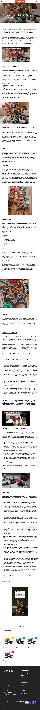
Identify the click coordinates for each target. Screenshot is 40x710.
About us (23, 678)
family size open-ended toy (21, 559)
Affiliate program (24, 682)
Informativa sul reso (8, 689)
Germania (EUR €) (7, 701)
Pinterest (15, 528)
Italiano (5, 703)
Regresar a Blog (20, 626)
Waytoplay (8, 706)
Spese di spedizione (8, 692)
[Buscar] (36, 2)
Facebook (29, 526)
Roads (4, 234)
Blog (22, 677)
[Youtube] (6, 674)
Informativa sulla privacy (9, 690)
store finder (18, 374)
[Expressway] (31, 641)
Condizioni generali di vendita (10, 694)
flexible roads (26, 373)
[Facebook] (4, 674)
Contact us (23, 680)
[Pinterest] (12, 674)
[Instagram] (8, 674)
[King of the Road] (8, 641)
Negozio (22, 675)
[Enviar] (35, 693)
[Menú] (2, 1)
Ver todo (35, 636)
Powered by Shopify (7, 707)
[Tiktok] (10, 674)
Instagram (33, 526)
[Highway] (20, 641)
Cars (7, 234)
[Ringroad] (8, 655)
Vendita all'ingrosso (25, 673)
